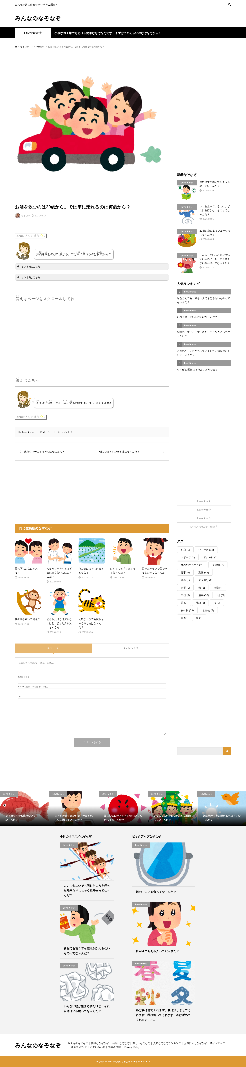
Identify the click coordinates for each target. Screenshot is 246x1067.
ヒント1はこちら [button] (30, 266)
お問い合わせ (97, 1047)
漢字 (203, 595)
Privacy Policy (132, 1047)
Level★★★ (204, 501)
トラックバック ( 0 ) (130, 648)
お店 (185, 549)
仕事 (185, 572)
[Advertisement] (45, 335)
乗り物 (218, 565)
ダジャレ (210, 557)
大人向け (205, 580)
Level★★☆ (204, 509)
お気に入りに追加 (30, 235)
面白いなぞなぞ (120, 1043)
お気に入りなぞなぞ (195, 1043)
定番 (185, 587)
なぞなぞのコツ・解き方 (204, 526)
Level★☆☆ (33, 33)
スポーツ (188, 557)
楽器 (185, 595)
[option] (24, 808)
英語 (200, 602)
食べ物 (187, 610)
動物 (203, 572)
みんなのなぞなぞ (38, 18)
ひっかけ (47, 432)
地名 (185, 580)
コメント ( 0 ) (53, 648)
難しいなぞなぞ (141, 1043)
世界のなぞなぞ (192, 565)
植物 (218, 587)
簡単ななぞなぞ (100, 1043)
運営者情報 (114, 1047)
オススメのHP (79, 1047)
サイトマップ (217, 1043)
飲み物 (208, 610)
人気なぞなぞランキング (167, 1043)
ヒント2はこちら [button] (30, 277)
